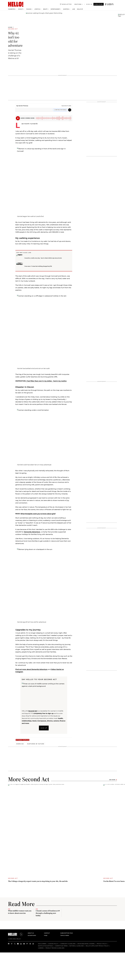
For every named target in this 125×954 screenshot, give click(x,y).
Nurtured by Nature (35, 743)
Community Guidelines (68, 943)
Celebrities (11, 9)
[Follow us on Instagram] (8, 943)
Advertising (32, 935)
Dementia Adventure (32, 532)
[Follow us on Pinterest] (27, 943)
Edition (78, 4)
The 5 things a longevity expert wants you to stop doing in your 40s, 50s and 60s (38, 881)
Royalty (20, 9)
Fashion (28, 9)
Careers (41, 948)
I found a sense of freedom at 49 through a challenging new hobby (48, 913)
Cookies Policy (53, 943)
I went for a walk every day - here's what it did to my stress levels (43, 258)
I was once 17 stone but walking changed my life (38, 266)
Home (10, 27)
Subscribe (98, 4)
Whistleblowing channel (86, 943)
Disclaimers (42, 943)
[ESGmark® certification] (20, 934)
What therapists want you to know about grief (38, 514)
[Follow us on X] (15, 943)
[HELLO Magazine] (15, 4)
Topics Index (64, 935)
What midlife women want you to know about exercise (19, 912)
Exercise (20, 743)
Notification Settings (45, 945)
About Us (31, 933)
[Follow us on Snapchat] (24, 943)
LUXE (73, 9)
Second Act (13, 29)
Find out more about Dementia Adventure (31, 669)
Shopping (66, 9)
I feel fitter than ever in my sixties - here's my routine (46, 381)
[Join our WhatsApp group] (33, 943)
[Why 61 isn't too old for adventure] (109, 4)
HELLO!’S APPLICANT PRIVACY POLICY (97, 945)
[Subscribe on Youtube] (21, 943)
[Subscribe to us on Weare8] (30, 943)
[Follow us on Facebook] (11, 943)
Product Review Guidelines (54, 948)
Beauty (45, 9)
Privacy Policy (102, 943)
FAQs (45, 935)
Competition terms (61, 945)
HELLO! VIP (80, 9)
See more (112, 779)
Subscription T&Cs (66, 933)
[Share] (69, 110)
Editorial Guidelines (76, 945)
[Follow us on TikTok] (18, 943)
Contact (47, 933)
